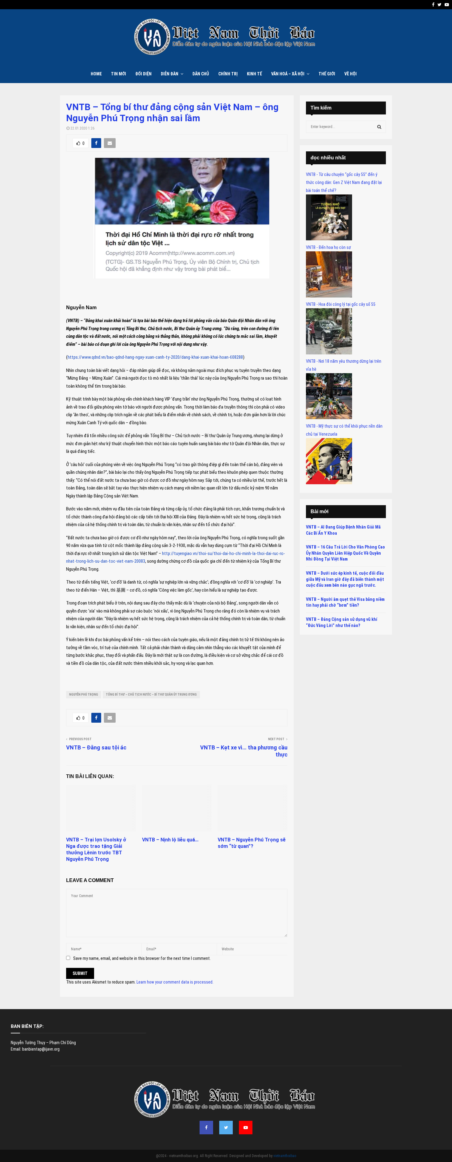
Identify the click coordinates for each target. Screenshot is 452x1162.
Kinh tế (254, 73)
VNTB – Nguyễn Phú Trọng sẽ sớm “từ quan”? (252, 843)
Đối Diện (143, 73)
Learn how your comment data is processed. (175, 982)
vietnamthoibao (284, 1156)
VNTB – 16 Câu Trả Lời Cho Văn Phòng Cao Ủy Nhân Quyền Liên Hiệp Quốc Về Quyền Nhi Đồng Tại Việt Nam (345, 553)
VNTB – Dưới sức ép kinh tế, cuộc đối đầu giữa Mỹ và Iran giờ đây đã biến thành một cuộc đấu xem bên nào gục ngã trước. (345, 579)
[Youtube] (245, 1127)
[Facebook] (206, 1127)
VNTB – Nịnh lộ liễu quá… (170, 840)
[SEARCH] (379, 127)
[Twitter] (226, 1127)
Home (96, 73)
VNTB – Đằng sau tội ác (96, 747)
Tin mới (118, 73)
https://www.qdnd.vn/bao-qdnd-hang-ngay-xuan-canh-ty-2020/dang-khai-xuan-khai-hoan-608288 (155, 357)
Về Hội (350, 73)
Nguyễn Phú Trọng (83, 694)
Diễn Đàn (169, 73)
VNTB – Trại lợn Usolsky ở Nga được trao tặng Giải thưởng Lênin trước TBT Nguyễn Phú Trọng (96, 849)
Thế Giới (327, 73)
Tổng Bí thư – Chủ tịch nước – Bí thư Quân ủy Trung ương (151, 694)
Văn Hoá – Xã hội (287, 73)
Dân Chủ (200, 73)
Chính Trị (228, 73)
